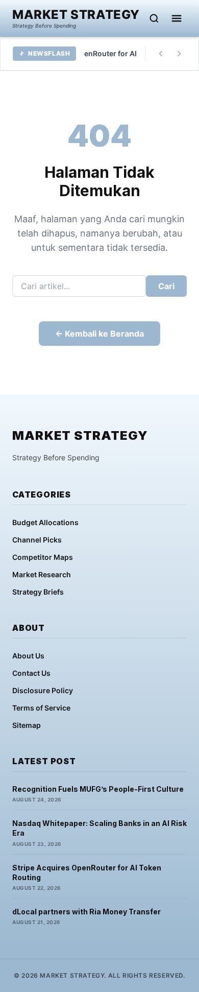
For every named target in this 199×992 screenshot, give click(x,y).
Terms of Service (41, 707)
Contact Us (31, 673)
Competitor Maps (42, 557)
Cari (166, 286)
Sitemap (26, 725)
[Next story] (179, 53)
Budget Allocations (45, 522)
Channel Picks (37, 539)
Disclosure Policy (42, 690)
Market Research (41, 574)
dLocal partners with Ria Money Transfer (86, 911)
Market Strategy (76, 15)
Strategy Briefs (38, 591)
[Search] (154, 18)
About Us (28, 655)
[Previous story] (161, 53)
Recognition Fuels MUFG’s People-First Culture (98, 789)
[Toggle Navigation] (176, 18)
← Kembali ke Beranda (99, 333)
